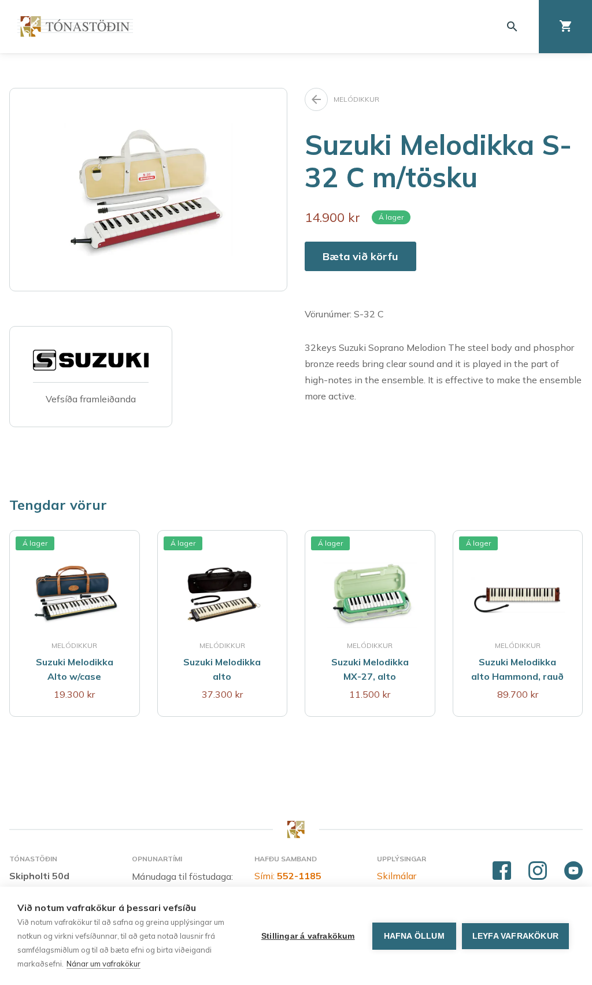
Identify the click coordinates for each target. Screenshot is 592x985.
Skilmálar (396, 876)
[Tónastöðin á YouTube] (573, 871)
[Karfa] (565, 26)
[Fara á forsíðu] (75, 26)
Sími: (287, 876)
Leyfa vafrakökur (515, 936)
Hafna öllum (414, 936)
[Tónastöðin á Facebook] (502, 871)
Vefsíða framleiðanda (91, 398)
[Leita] (512, 26)
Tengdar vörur (58, 505)
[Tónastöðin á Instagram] (537, 871)
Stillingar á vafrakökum (308, 936)
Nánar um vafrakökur (103, 963)
